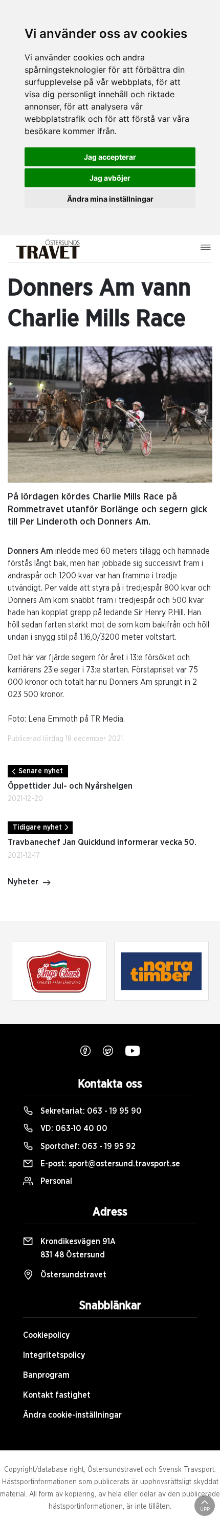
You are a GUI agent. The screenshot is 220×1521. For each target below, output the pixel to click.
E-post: (109, 1164)
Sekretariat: (90, 1111)
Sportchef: (87, 1146)
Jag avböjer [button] (110, 177)
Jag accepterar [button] (110, 157)
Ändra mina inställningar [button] (110, 198)
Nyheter (23, 882)
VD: (72, 1128)
